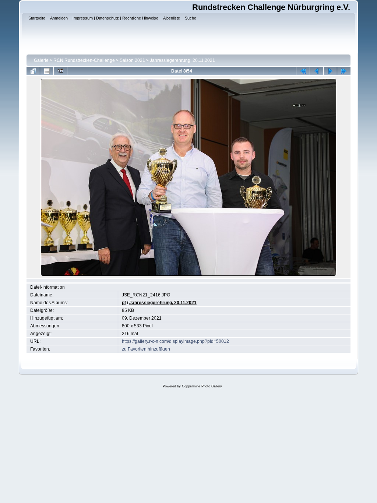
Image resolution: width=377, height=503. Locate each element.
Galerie (41, 60)
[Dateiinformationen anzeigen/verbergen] (46, 71)
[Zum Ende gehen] (343, 71)
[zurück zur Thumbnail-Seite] (33, 71)
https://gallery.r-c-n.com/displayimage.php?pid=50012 (175, 341)
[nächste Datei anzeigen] (330, 71)
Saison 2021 (132, 60)
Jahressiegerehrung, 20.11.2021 (182, 60)
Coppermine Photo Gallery (202, 386)
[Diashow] (60, 71)
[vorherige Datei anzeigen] (316, 71)
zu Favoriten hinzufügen (146, 349)
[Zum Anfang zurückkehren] (303, 71)
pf (124, 302)
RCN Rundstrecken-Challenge (84, 60)
